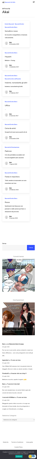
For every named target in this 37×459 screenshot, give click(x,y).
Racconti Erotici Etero (11, 27)
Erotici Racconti (9, 24)
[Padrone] (16, 155)
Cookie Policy (18, 447)
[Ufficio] (16, 108)
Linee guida (29, 442)
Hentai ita (5, 442)
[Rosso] (16, 208)
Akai (10, 42)
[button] (34, 2)
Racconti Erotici (19, 24)
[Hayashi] (16, 60)
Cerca (4, 243)
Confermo (19, 456)
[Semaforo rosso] (16, 34)
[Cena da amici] (16, 131)
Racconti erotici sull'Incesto (13, 79)
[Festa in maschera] (16, 181)
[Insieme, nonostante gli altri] (16, 84)
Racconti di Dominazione (12, 147)
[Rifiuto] (35, 454)
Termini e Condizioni (17, 442)
